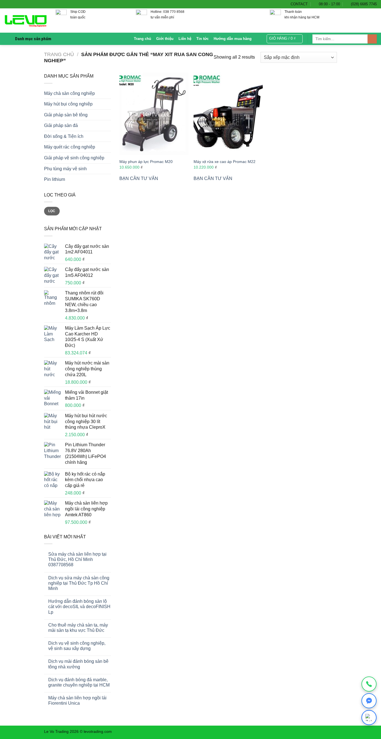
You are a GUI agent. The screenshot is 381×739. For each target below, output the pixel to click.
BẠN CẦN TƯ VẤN (138, 178)
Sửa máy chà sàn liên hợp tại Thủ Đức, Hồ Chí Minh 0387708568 (77, 559)
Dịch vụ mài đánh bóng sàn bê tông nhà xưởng (78, 664)
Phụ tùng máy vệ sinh (65, 168)
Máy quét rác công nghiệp (69, 147)
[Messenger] (369, 700)
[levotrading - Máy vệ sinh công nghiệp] (25, 21)
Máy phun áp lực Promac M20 (146, 161)
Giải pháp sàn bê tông (66, 114)
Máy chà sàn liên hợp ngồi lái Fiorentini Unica (77, 700)
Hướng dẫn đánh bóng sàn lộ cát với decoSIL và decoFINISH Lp (79, 606)
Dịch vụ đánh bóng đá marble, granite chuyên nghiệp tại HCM (79, 682)
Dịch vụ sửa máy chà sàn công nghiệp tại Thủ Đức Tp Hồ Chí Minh (78, 583)
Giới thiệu (164, 39)
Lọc (51, 211)
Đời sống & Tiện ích (63, 136)
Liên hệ (185, 39)
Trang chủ (142, 39)
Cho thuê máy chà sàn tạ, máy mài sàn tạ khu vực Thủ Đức (78, 628)
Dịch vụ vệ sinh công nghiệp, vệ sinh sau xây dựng (76, 646)
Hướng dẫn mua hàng (233, 39)
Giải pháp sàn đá (61, 125)
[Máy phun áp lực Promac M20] (153, 114)
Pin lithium (54, 179)
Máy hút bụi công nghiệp (68, 104)
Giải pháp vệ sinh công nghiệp (74, 157)
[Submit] (372, 39)
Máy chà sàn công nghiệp (69, 93)
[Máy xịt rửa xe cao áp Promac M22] (228, 114)
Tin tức (202, 39)
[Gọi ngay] (369, 684)
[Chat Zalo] (369, 717)
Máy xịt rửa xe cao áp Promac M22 (224, 161)
